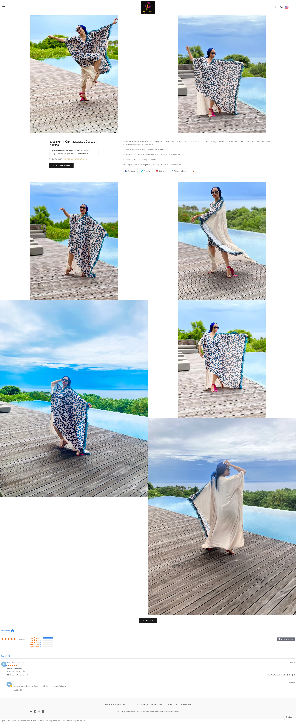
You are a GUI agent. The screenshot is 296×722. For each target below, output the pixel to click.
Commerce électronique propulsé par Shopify (159, 711)
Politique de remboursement (150, 704)
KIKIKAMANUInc (131, 711)
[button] (286, 639)
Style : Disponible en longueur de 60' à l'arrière (70, 151)
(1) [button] (40, 638)
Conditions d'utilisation (179, 704)
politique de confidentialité (118, 704)
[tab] (5, 656)
